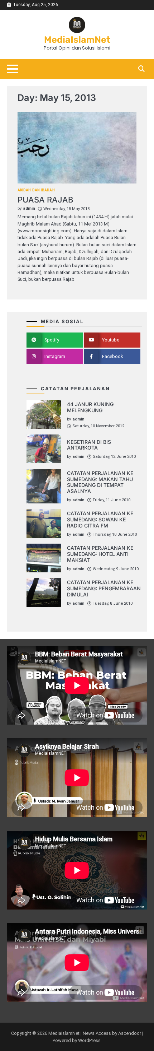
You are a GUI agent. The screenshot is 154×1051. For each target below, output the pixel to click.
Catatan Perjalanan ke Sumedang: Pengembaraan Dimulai (104, 588)
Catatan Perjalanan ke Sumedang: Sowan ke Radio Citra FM (100, 519)
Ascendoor (129, 1033)
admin (29, 208)
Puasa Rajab (45, 199)
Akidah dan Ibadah (36, 190)
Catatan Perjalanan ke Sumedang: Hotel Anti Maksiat (100, 554)
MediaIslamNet (77, 39)
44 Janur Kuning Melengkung (90, 407)
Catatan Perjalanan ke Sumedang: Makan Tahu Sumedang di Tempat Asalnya (100, 482)
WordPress (89, 1040)
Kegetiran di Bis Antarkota (89, 445)
